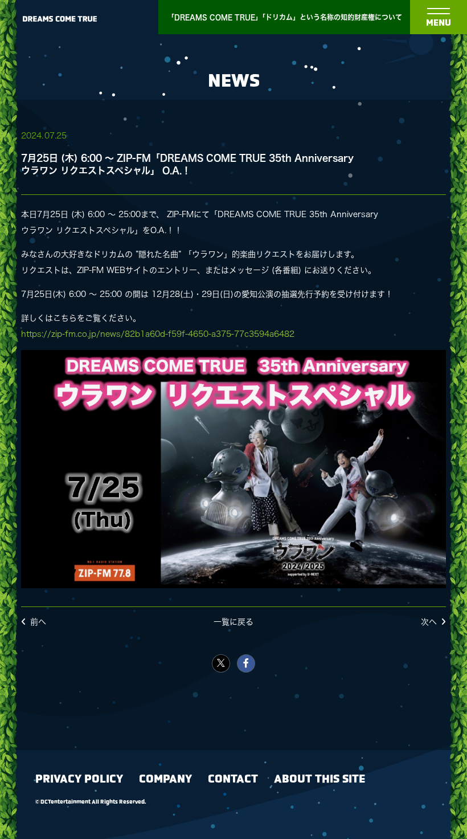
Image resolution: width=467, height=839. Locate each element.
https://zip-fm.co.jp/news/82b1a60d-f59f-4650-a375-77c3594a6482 (157, 334)
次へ (429, 622)
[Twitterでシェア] (221, 663)
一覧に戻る (233, 622)
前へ (38, 622)
